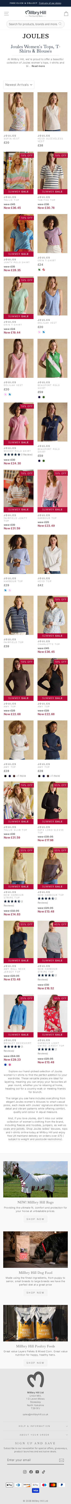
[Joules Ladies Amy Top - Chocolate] (14, 776)
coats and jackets (14, 1128)
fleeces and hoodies (29, 1125)
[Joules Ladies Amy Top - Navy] (9, 776)
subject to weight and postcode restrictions (34, 1139)
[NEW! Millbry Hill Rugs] (35, 1179)
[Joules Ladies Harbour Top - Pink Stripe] (9, 590)
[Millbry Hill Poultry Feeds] (35, 1323)
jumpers (47, 1125)
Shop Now (36, 1219)
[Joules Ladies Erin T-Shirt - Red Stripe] (43, 269)
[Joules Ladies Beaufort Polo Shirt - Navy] (39, 397)
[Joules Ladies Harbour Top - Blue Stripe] (5, 590)
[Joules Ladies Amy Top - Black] (5, 776)
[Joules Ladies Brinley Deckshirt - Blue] (5, 1064)
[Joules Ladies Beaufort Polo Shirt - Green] (43, 397)
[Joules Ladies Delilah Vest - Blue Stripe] (43, 332)
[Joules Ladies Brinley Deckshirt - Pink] (9, 1064)
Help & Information (34, 1426)
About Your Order (34, 1435)
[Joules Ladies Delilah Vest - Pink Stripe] (39, 332)
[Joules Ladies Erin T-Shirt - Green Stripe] (39, 269)
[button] (18, 454)
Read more (38, 66)
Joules (58, 1071)
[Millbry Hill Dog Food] (35, 1249)
